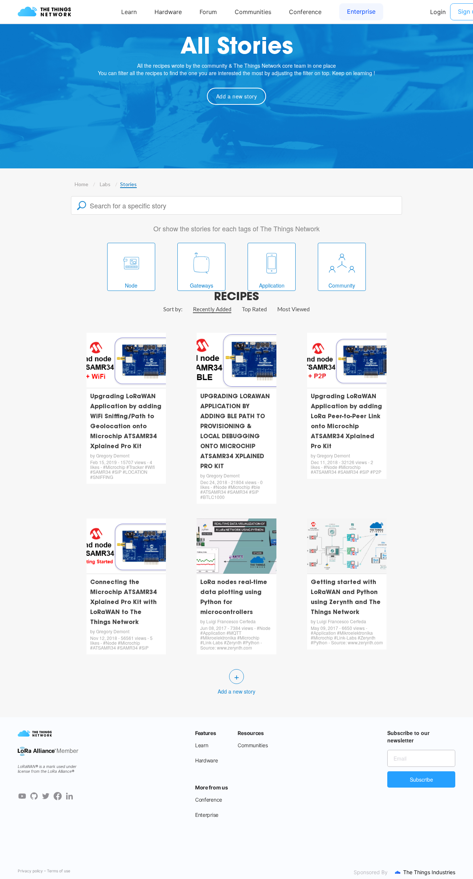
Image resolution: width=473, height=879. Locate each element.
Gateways (201, 285)
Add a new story (236, 96)
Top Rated (254, 309)
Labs (105, 184)
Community (342, 285)
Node (131, 285)
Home (81, 184)
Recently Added (212, 309)
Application (272, 285)
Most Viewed (293, 309)
